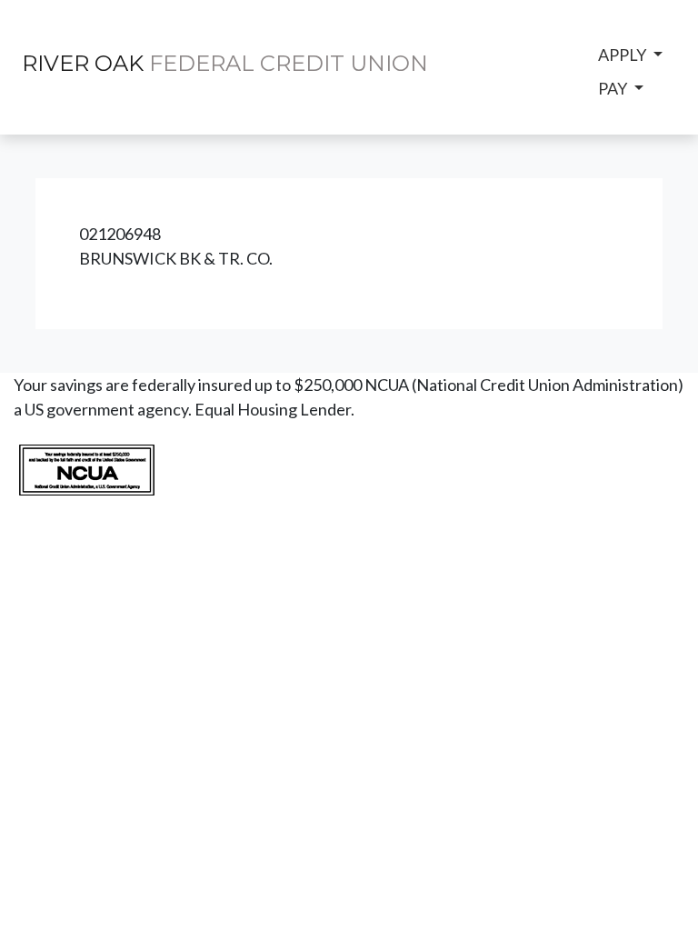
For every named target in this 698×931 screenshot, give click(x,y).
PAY (614, 88)
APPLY (623, 55)
